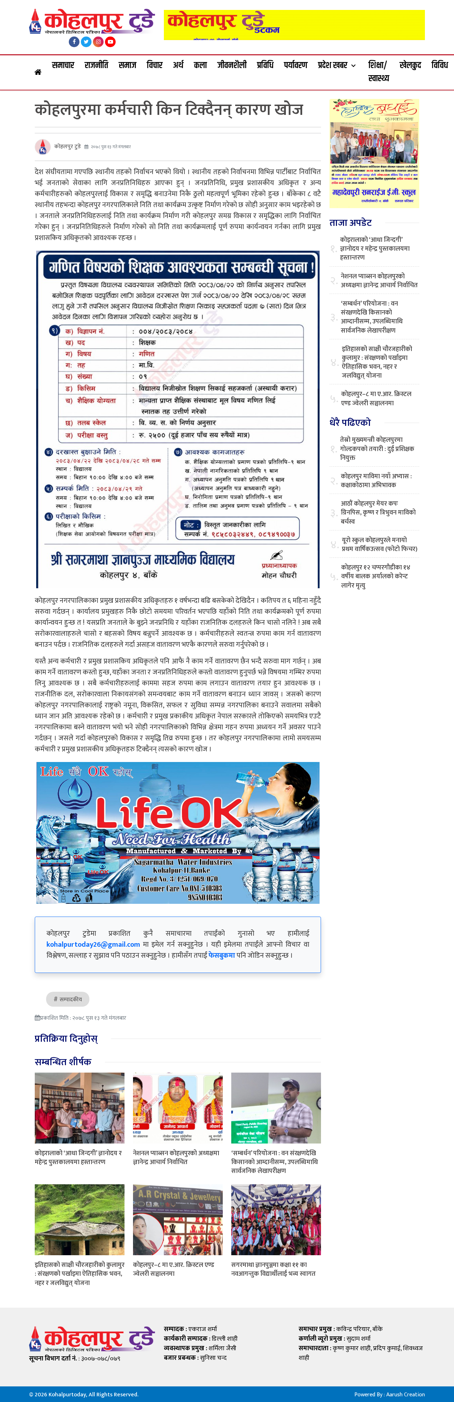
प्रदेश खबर (332, 65)
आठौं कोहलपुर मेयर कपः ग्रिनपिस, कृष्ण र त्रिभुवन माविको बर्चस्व (378, 513)
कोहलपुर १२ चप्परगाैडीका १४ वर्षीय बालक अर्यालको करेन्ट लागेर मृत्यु (375, 576)
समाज (127, 65)
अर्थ (178, 65)
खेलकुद (410, 65)
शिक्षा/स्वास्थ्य (379, 72)
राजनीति (96, 65)
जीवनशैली (232, 65)
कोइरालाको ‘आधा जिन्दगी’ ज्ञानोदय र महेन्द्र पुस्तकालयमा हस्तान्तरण (78, 1158)
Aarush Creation (405, 1395)
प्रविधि (265, 65)
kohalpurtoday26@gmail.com (93, 945)
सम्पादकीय (71, 1000)
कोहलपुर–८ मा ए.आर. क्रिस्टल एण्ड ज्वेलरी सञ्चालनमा (173, 1269)
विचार (154, 65)
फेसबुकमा (222, 956)
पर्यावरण (296, 65)
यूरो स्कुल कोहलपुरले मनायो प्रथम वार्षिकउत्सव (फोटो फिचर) (379, 545)
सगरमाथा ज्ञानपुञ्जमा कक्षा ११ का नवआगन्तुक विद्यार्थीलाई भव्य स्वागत (273, 1269)
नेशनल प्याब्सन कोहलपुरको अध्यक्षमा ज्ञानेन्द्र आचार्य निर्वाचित (176, 1158)
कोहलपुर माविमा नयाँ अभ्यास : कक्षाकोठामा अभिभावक (376, 481)
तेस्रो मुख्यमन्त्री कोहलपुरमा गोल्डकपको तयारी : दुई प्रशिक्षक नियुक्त (377, 449)
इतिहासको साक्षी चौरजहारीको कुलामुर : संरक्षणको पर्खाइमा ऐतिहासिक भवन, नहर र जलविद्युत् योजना (79, 1274)
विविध (440, 65)
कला (200, 65)
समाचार (63, 65)
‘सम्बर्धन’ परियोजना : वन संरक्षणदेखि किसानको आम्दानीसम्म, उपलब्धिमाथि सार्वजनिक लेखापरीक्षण (274, 1162)
